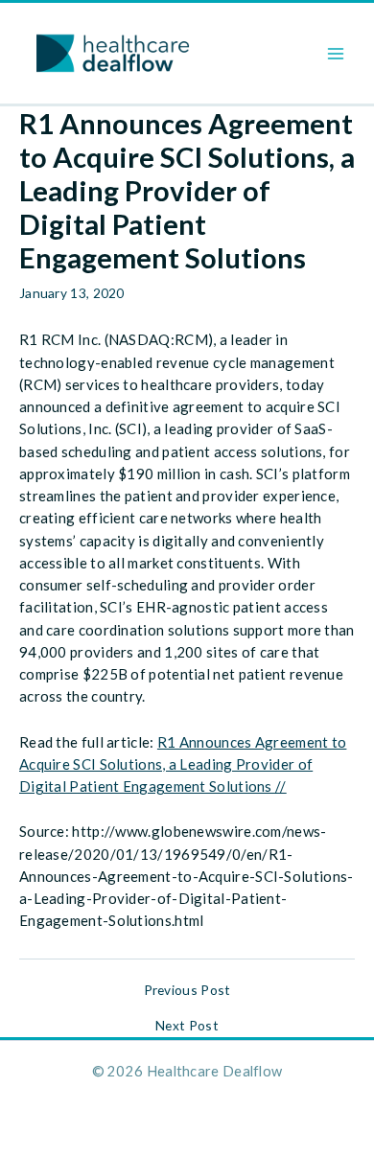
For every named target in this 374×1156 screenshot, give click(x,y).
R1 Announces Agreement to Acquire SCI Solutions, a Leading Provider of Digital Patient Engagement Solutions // (182, 764)
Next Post (187, 1025)
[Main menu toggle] (336, 53)
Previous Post (187, 990)
